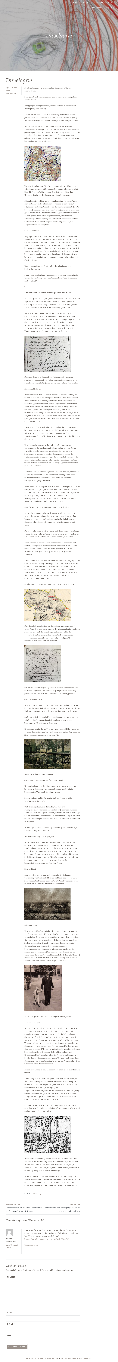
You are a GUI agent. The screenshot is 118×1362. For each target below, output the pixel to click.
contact (110, 7)
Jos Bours (11, 93)
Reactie (11, 1277)
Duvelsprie (39, 1194)
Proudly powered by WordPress (42, 1358)
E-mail (11, 1324)
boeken (100, 3)
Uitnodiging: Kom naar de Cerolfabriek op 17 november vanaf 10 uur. (24, 1208)
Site (9, 1335)
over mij (86, 3)
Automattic (85, 1358)
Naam (10, 1313)
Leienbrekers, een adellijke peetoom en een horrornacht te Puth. (62, 1208)
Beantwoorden (31, 1245)
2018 (33, 1194)
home (75, 3)
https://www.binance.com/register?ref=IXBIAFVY (46, 1239)
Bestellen (97, 7)
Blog (110, 3)
